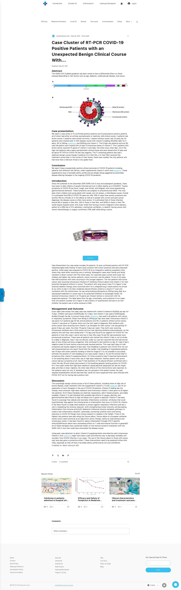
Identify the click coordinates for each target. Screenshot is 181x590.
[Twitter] (164, 585)
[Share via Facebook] (53, 455)
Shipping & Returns (17, 566)
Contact (12, 561)
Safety (119, 21)
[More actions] (128, 36)
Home (12, 558)
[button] (137, 21)
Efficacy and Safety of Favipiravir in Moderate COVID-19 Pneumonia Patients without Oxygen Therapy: (89, 499)
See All (137, 473)
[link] (122, 3)
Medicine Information (59, 21)
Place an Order (105, 564)
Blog (101, 567)
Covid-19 (73, 21)
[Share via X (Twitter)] (58, 455)
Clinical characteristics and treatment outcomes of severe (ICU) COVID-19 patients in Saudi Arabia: (124, 499)
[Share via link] (68, 455)
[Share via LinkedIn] (63, 455)
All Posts (44, 21)
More (128, 21)
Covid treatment (107, 21)
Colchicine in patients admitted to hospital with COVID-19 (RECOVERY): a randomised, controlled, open (56, 499)
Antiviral (83, 21)
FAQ (101, 558)
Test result (94, 21)
